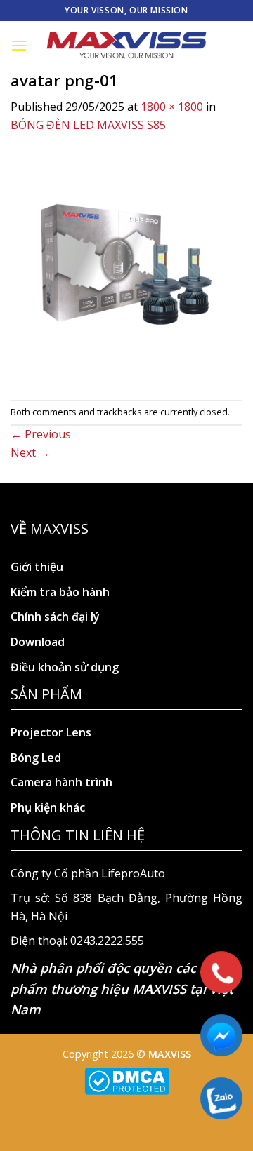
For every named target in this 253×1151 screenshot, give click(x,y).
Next (30, 452)
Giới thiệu (37, 566)
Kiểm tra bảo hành (60, 592)
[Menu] (19, 45)
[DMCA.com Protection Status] (126, 1079)
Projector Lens (51, 732)
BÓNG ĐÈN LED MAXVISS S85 (88, 125)
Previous (41, 434)
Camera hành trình (61, 782)
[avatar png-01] (126, 266)
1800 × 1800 (172, 106)
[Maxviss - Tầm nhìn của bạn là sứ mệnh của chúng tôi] (126, 45)
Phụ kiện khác (48, 807)
